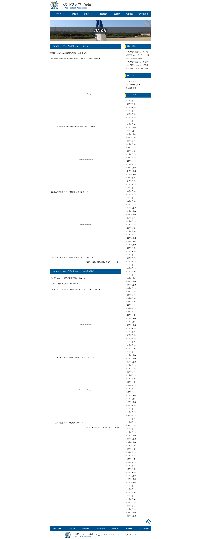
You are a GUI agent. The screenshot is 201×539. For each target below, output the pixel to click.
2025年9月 (129, 137)
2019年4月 (129, 382)
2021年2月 (129, 312)
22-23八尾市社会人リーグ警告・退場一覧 (66, 257)
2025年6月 (129, 147)
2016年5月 (129, 499)
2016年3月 (129, 506)
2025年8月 (129, 141)
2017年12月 (130, 435)
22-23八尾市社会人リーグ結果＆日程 (78, 271)
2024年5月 (129, 191)
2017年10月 (130, 442)
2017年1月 (129, 472)
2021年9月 (129, 288)
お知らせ (118, 262)
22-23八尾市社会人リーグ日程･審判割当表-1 (67, 126)
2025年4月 (129, 154)
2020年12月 (130, 318)
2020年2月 (129, 348)
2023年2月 (129, 231)
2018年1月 (129, 432)
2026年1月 (129, 124)
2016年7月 (129, 492)
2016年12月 (130, 476)
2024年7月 (129, 184)
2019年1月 (129, 392)
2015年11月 (130, 512)
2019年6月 (129, 375)
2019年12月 (130, 355)
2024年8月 (129, 181)
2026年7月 (129, 104)
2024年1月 (129, 204)
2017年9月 (129, 445)
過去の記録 (100, 528)
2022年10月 (130, 245)
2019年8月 (129, 368)
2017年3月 (129, 466)
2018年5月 (129, 419)
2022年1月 (129, 275)
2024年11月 (130, 171)
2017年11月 (130, 439)
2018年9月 (129, 405)
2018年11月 (130, 399)
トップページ (57, 528)
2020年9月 (129, 328)
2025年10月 (130, 134)
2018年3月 (129, 425)
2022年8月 (129, 251)
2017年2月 (129, 469)
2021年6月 (129, 298)
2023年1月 (129, 235)
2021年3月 (129, 308)
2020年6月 (129, 338)
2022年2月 (129, 271)
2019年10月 (130, 362)
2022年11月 (130, 241)
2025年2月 (129, 161)
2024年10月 (130, 174)
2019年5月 (129, 379)
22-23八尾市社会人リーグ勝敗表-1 (64, 192)
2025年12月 (130, 127)
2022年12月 (130, 238)
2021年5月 (129, 302)
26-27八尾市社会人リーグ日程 (137, 52)
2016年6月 (129, 496)
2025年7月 (129, 144)
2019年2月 (129, 389)
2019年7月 (129, 372)
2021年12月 (130, 278)
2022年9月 (129, 248)
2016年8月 (129, 489)
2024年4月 (129, 194)
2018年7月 (129, 412)
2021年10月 (130, 285)
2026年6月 (129, 107)
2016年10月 (130, 482)
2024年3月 (129, 198)
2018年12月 (130, 395)
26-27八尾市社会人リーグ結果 (137, 62)
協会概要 (129, 528)
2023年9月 (129, 218)
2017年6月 (129, 456)
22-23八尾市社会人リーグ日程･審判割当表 (67, 357)
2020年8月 (129, 332)
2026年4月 (129, 114)
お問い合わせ (144, 528)
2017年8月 (129, 449)
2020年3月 (129, 345)
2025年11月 (130, 131)
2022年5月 (129, 261)
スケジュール (131, 84)
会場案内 (114, 528)
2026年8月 (129, 101)
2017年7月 (129, 452)
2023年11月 (130, 211)
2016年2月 (129, 509)
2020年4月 (129, 342)
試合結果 (129, 88)
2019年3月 (129, 385)
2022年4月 (129, 265)
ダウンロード (90, 126)
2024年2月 (129, 201)
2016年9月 (129, 486)
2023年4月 (129, 224)
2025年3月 (129, 158)
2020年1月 (129, 352)
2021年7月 (129, 295)
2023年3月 (129, 228)
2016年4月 (129, 502)
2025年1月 (129, 164)
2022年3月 (129, 268)
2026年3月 (129, 117)
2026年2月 (129, 121)
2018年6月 (129, 415)
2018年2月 (129, 429)
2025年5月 (129, 151)
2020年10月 (130, 325)
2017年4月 (129, 462)
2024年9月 (129, 178)
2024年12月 (130, 168)
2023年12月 (130, 208)
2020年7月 (129, 335)
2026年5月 (129, 111)
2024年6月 (129, 188)
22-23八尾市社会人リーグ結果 (75, 46)
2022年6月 (129, 258)
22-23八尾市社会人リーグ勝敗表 (63, 423)
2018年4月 (129, 422)
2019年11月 (130, 358)
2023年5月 (129, 221)
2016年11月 (130, 479)
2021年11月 (130, 281)
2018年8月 (129, 409)
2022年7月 (129, 255)
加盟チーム (86, 528)
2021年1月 (129, 315)
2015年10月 (130, 516)
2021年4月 (129, 305)
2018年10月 (130, 402)
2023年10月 (130, 214)
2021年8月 (129, 291)
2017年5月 (129, 459)
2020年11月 (130, 322)
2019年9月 (129, 365)
